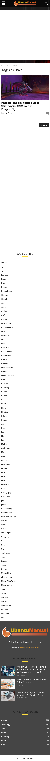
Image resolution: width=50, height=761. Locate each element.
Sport (3, 545)
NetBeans (5, 460)
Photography (6, 493)
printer (3, 505)
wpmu (3, 617)
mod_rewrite (6, 448)
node (3, 472)
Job (2, 424)
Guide (3, 400)
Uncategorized (6, 585)
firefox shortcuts (7, 376)
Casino (4, 311)
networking (5, 464)
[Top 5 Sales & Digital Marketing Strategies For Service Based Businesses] (8, 696)
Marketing (5, 444)
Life (2, 436)
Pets (3, 488)
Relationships (6, 513)
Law (2, 432)
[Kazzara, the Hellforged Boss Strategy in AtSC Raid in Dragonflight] (25, 87)
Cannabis (5, 299)
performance (6, 484)
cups (3, 331)
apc (2, 271)
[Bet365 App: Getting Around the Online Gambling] (8, 684)
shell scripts (6, 533)
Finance (4, 372)
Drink (3, 343)
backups (4, 275)
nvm (3, 480)
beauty (4, 279)
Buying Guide (6, 291)
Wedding (4, 601)
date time (5, 335)
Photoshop (5, 497)
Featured (4, 364)
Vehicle (4, 589)
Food (3, 380)
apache (4, 267)
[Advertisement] (25, 35)
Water (3, 593)
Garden (4, 396)
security (4, 521)
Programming (6, 509)
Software (4, 541)
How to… (4, 412)
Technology (5, 553)
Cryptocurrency (7, 327)
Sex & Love (5, 529)
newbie (4, 468)
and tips (4, 263)
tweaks (4, 569)
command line (6, 323)
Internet (4, 420)
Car (2, 303)
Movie (3, 452)
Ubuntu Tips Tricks (8, 581)
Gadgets (4, 384)
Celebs (4, 319)
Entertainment (6, 351)
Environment (6, 356)
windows (4, 609)
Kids (3, 428)
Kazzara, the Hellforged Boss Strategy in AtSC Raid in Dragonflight (20, 106)
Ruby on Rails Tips (8, 517)
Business (5, 287)
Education (5, 347)
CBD (3, 315)
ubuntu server (6, 577)
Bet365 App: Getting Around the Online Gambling (32, 681)
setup (3, 525)
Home (3, 66)
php (2, 501)
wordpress (5, 613)
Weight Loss (6, 605)
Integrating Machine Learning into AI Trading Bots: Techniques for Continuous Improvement (33, 669)
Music (3, 456)
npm (3, 476)
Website (4, 597)
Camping (4, 295)
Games (4, 392)
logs (3, 440)
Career (3, 307)
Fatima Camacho (8, 113)
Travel (3, 565)
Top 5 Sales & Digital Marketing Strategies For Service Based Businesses (31, 695)
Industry (4, 416)
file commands (7, 368)
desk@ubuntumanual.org (29, 648)
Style (3, 549)
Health (3, 404)
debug (3, 339)
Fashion (4, 360)
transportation (6, 561)
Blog (3, 283)
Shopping (5, 537)
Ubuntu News (6, 573)
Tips (3, 557)
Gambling (5, 388)
